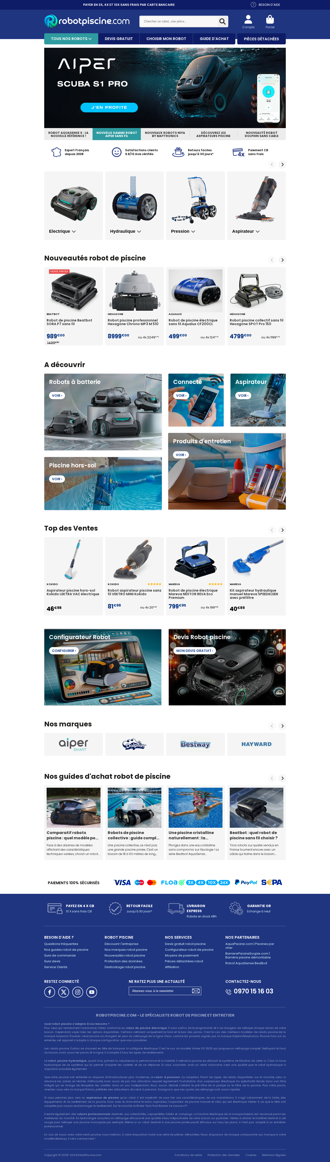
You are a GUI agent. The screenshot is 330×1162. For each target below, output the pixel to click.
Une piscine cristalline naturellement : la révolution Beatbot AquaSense (191, 835)
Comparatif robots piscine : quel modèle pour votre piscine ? (73, 835)
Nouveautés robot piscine (125, 955)
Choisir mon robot (166, 38)
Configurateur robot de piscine (189, 949)
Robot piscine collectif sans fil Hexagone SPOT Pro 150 (256, 322)
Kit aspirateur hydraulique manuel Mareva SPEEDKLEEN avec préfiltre (254, 594)
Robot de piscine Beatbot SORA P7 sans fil (69, 322)
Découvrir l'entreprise (121, 944)
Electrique (59, 231)
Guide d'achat (214, 38)
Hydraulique (122, 231)
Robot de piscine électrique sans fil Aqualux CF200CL (193, 322)
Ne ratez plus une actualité (157, 981)
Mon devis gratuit (194, 650)
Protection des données (124, 961)
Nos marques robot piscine (126, 949)
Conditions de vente (188, 1155)
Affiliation (172, 967)
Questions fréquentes (61, 944)
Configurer (64, 650)
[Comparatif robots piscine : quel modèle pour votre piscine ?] (73, 808)
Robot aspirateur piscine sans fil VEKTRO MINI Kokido (134, 592)
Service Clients (55, 967)
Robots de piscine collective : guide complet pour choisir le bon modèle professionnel (134, 835)
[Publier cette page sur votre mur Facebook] (49, 992)
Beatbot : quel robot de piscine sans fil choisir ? (254, 835)
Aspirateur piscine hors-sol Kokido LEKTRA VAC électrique (73, 592)
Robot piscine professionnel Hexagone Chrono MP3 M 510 (133, 322)
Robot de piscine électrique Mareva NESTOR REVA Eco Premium (193, 594)
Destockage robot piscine (125, 967)
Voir (57, 395)
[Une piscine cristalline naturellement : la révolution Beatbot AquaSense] (195, 808)
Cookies (251, 1155)
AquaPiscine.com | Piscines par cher (249, 946)
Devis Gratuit (119, 38)
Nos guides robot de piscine (66, 949)
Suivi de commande (60, 955)
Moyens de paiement (182, 955)
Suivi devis (52, 961)
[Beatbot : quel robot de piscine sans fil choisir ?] (257, 808)
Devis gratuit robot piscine (185, 944)
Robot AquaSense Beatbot (246, 963)
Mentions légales (274, 1155)
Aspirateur (243, 231)
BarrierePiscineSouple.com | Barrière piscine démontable (248, 955)
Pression (180, 231)
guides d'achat (85, 776)
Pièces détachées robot (184, 961)
